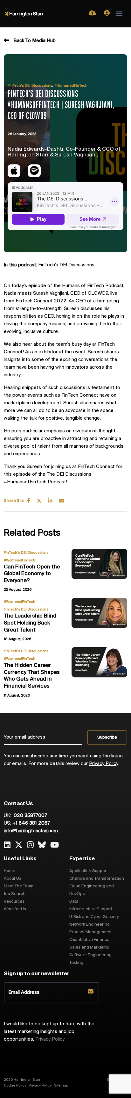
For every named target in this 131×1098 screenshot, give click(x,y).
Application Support (88, 871)
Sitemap (61, 1085)
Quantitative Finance (89, 939)
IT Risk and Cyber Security (94, 916)
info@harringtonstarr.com (31, 831)
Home (9, 871)
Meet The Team (18, 886)
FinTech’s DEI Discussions (30, 86)
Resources (14, 901)
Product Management (90, 932)
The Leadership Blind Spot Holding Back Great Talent (30, 623)
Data (74, 901)
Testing (76, 962)
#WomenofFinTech (19, 560)
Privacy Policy (103, 763)
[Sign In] (107, 14)
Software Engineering (90, 955)
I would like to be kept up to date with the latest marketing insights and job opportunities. (49, 1032)
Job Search (14, 894)
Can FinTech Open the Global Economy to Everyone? (32, 574)
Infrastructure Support (90, 909)
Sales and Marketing (89, 947)
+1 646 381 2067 (31, 823)
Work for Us (15, 909)
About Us (12, 878)
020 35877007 (29, 815)
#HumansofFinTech (70, 86)
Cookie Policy (15, 1085)
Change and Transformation (96, 878)
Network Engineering (89, 924)
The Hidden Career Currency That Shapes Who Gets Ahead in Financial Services (32, 676)
